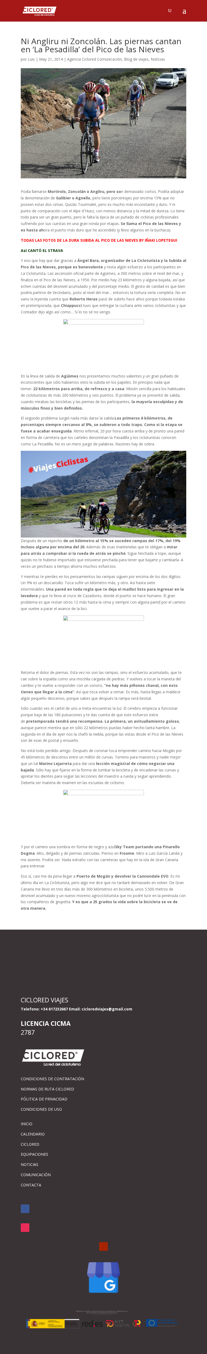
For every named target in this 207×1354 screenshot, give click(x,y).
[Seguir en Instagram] (25, 1227)
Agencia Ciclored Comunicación (94, 59)
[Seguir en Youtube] (103, 1246)
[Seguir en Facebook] (25, 1208)
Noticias (158, 59)
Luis (31, 59)
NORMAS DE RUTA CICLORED (47, 1089)
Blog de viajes (136, 59)
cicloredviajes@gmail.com (107, 1009)
